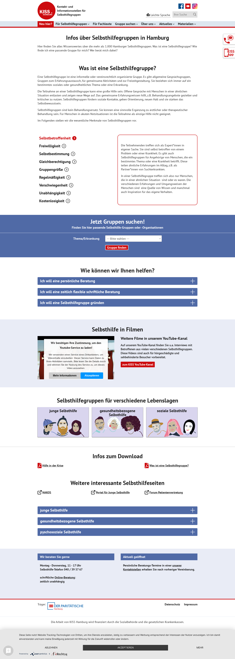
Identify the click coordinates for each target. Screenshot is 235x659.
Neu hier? (45, 24)
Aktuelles (165, 24)
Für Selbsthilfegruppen (71, 24)
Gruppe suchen (125, 24)
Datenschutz (172, 604)
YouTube (188, 4)
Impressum (190, 604)
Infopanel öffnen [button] (229, 38)
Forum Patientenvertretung (166, 492)
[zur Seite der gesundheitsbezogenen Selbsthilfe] (117, 422)
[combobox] (133, 238)
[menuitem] (172, 604)
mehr (199, 647)
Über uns (147, 24)
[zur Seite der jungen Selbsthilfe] (63, 422)
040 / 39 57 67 (73, 569)
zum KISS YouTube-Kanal (137, 364)
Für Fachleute (102, 24)
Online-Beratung (65, 577)
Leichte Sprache (160, 15)
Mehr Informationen (65, 375)
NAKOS (46, 492)
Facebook (181, 4)
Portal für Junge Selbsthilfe (113, 492)
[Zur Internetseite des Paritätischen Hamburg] (65, 606)
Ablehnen (51, 647)
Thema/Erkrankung (86, 238)
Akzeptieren (92, 375)
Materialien (185, 24)
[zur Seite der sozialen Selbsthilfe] (171, 422)
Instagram (194, 4)
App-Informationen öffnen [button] (229, 53)
